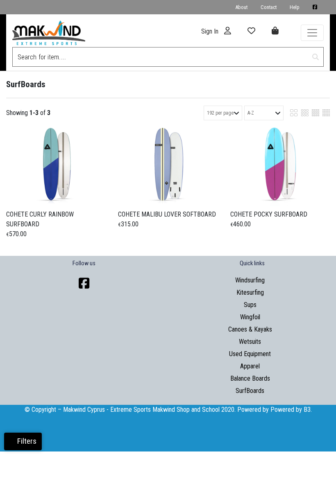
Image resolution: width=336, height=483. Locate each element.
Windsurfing (250, 280)
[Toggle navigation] (312, 33)
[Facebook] (84, 283)
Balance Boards (250, 378)
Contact (269, 7)
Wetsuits (250, 341)
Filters (26, 441)
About (241, 7)
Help (295, 7)
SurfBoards (250, 391)
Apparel (250, 366)
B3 (307, 409)
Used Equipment (250, 354)
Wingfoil (250, 317)
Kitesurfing (250, 292)
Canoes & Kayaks (250, 329)
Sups (250, 305)
